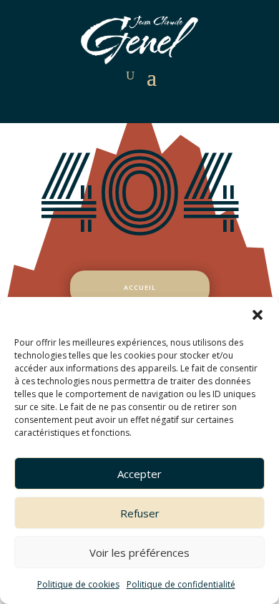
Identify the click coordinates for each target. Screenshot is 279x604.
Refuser (140, 513)
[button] (257, 315)
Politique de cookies (78, 584)
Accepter (139, 474)
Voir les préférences (139, 552)
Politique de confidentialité (181, 584)
